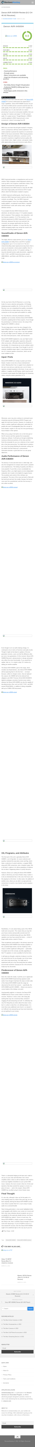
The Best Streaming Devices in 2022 (13, 1336)
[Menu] (32, 2)
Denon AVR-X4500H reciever (24, 1240)
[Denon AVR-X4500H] (11, 36)
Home (5, 1366)
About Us (5, 1370)
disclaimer (6, 1383)
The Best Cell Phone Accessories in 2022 (15, 1332)
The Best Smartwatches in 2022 (12, 1324)
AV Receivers (5, 7)
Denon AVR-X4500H (11, 1240)
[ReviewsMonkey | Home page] (13, 2)
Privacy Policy (7, 1374)
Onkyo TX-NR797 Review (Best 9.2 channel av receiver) (7, 1261)
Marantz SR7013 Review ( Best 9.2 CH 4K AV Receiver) (24, 1277)
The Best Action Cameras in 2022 (12, 1320)
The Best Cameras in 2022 (10, 1328)
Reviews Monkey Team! (9, 18)
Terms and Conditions (9, 1379)
